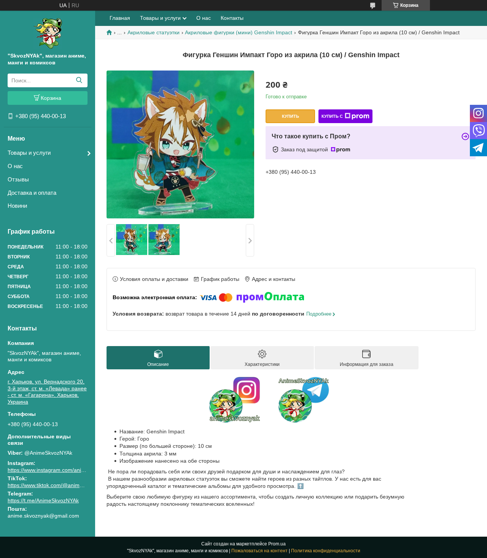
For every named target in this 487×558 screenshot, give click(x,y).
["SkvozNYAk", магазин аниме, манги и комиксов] (47, 33)
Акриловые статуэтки (153, 32)
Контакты (232, 18)
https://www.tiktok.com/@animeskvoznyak (58, 485)
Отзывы (18, 179)
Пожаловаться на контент (259, 550)
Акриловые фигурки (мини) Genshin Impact (238, 32)
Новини (17, 205)
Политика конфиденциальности (325, 550)
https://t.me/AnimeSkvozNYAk (43, 500)
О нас (15, 166)
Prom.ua (277, 544)
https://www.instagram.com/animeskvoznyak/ (61, 470)
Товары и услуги (29, 152)
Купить (290, 116)
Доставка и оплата (32, 192)
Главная (120, 18)
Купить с (332, 116)
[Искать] (79, 80)
